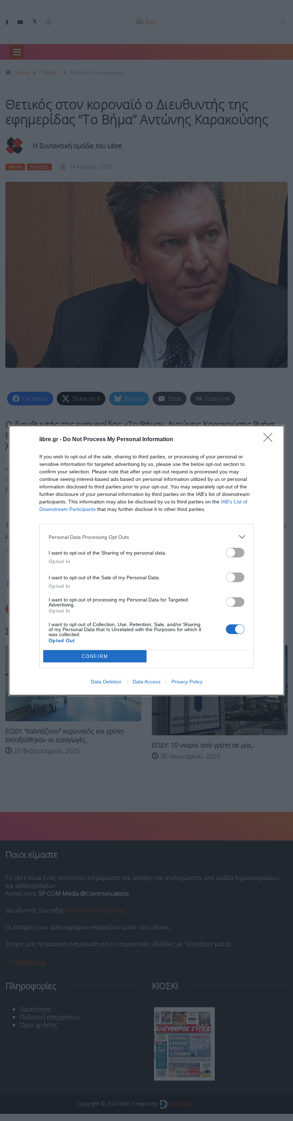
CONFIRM (95, 656)
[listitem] (146, 537)
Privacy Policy (187, 681)
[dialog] (146, 560)
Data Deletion (106, 681)
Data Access (146, 681)
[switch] (235, 552)
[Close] (270, 440)
